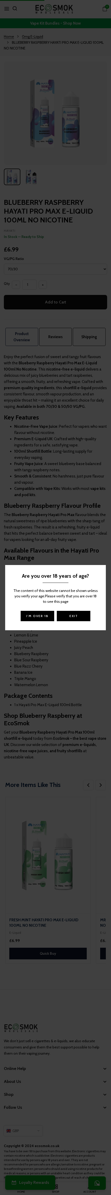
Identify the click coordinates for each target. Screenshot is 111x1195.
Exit (73, 616)
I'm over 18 (37, 616)
